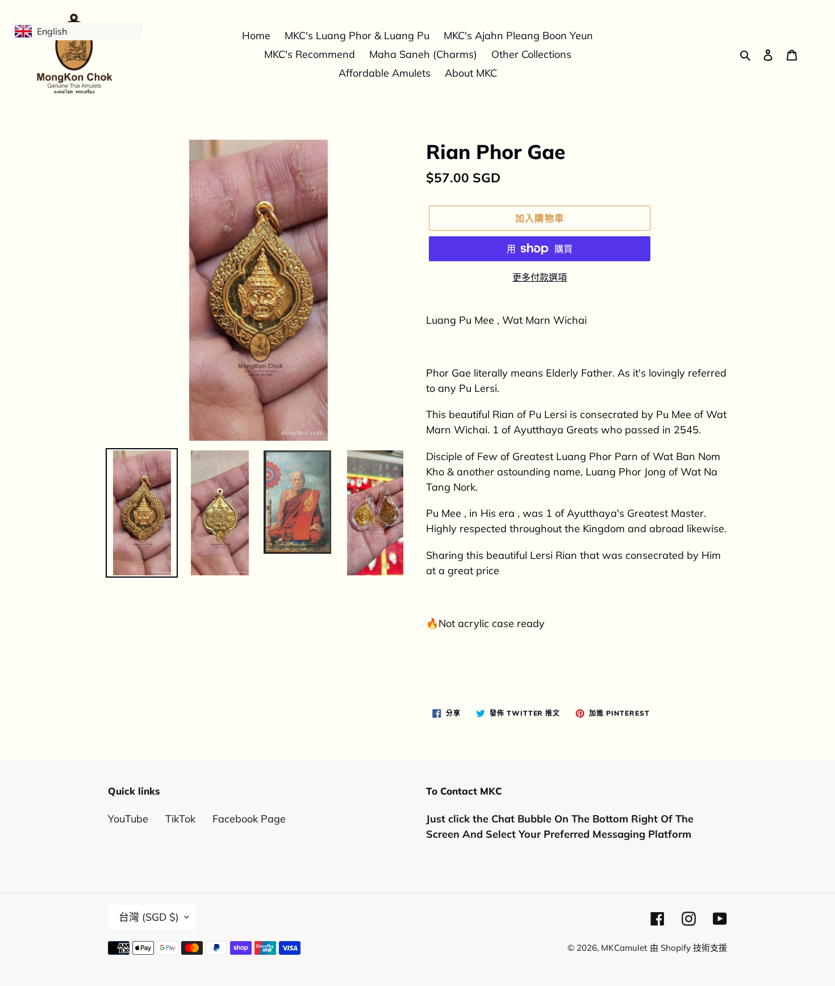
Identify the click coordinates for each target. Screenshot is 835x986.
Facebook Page (249, 818)
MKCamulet (624, 947)
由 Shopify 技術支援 (688, 947)
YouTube (128, 818)
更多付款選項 (539, 277)
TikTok (180, 818)
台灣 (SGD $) (149, 917)
